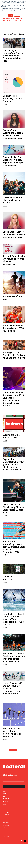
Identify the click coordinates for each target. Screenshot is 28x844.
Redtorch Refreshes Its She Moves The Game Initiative (14, 259)
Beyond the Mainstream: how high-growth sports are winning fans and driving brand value (14, 464)
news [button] (12, 33)
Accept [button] (11, 15)
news (4, 264)
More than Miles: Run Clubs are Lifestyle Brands (13, 200)
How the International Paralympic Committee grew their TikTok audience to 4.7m (14, 657)
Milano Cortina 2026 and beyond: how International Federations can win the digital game (12, 688)
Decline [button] (17, 15)
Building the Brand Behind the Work (12, 436)
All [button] (8, 33)
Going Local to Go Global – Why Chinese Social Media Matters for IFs (13, 508)
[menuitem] (8, 33)
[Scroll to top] (25, 841)
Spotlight (20, 138)
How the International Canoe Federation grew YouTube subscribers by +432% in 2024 (13, 619)
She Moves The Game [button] (10, 34)
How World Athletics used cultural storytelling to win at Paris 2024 (12, 732)
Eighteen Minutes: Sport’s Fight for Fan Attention (12, 98)
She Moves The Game (12, 138)
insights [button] (18, 33)
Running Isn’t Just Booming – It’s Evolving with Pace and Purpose (14, 355)
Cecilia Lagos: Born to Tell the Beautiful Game (14, 233)
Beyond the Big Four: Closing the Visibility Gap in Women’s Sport (13, 160)
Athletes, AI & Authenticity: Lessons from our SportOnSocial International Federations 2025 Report (14, 548)
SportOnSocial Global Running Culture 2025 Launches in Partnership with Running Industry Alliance (13, 399)
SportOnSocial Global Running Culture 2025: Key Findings (13, 328)
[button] (14, 43)
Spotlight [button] (21, 34)
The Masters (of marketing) (10, 577)
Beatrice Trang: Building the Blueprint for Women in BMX (13, 133)
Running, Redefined (12, 296)
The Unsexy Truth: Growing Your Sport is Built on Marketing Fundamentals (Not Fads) (13, 55)
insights (5, 64)
